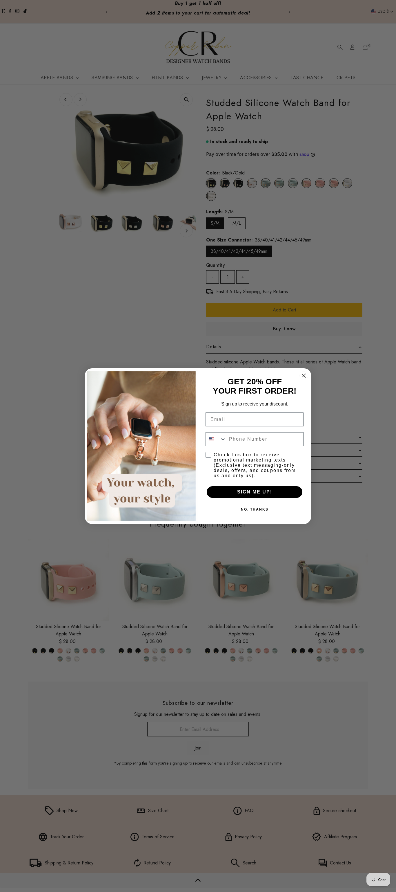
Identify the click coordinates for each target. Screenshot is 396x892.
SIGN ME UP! (254, 491)
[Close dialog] (303, 375)
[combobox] (216, 439)
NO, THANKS (254, 509)
